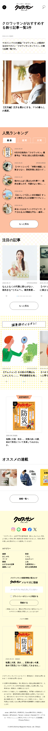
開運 (4, 562)
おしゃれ (5, 556)
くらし (27, 556)
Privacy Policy (23, 720)
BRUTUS (13, 712)
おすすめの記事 (8, 564)
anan (6, 712)
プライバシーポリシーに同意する (25, 596)
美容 (27, 554)
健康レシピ (6, 567)
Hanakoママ (35, 715)
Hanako (5, 715)
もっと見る (24, 224)
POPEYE (21, 712)
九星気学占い (30, 564)
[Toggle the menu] (4, 7)
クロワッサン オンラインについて (13, 676)
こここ (15, 717)
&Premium (13, 715)
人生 (27, 562)
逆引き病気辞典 (31, 567)
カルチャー (29, 559)
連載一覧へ (24, 499)
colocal (26, 715)
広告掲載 (39, 717)
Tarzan (20, 715)
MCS (20, 717)
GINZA (39, 712)
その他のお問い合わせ (14, 678)
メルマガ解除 (24, 619)
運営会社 (30, 676)
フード (4, 559)
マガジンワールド (29, 717)
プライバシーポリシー (30, 609)
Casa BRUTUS (30, 712)
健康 (4, 554)
